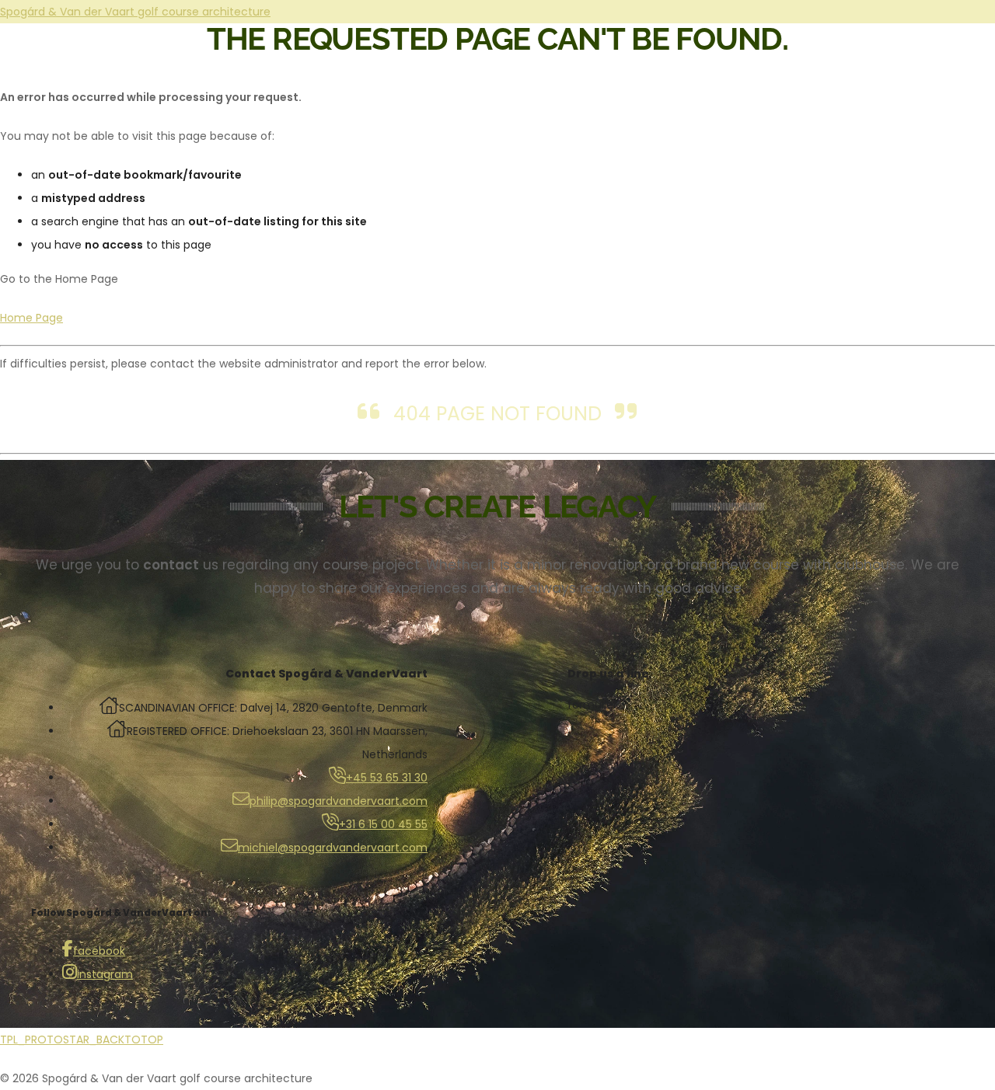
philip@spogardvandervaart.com (339, 801)
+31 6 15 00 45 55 (383, 824)
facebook (99, 951)
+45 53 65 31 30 (387, 777)
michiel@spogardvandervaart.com (333, 847)
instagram (105, 974)
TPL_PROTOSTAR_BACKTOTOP (81, 1039)
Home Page (31, 318)
